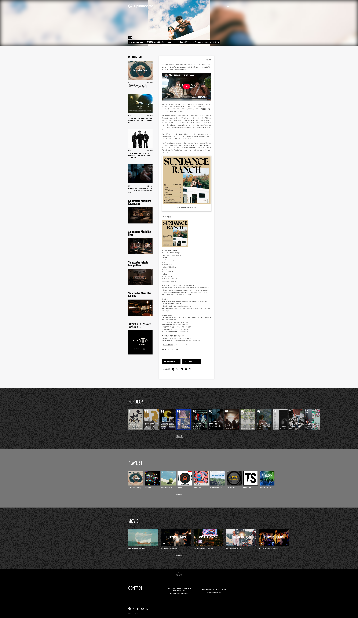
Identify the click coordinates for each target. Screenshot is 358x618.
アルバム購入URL (168, 345)
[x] (177, 370)
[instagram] (190, 370)
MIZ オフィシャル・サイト (170, 349)
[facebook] (181, 370)
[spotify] (173, 370)
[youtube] (186, 370)
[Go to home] (140, 5)
